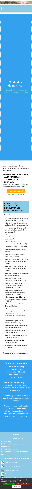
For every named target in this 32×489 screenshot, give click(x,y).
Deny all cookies (23, 484)
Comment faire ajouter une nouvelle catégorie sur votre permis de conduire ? (16, 237)
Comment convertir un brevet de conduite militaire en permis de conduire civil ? (15, 230)
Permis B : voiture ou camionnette (16, 247)
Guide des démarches (19, 93)
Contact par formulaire (16, 377)
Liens (16, 434)
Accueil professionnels (10, 166)
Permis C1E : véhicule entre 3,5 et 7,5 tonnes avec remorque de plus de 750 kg (16, 261)
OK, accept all (9, 484)
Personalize (16, 486)
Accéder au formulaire (16, 191)
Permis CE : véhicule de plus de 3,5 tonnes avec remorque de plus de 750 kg (15, 268)
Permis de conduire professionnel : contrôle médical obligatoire (15, 316)
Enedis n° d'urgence (9, 449)
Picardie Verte (9, 474)
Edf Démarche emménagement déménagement (13, 445)
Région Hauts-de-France (13, 466)
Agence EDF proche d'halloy (12, 439)
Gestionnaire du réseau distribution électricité (14, 453)
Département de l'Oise (11, 470)
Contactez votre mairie (16, 363)
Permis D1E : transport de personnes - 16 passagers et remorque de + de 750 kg (14, 285)
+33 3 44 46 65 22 (16, 374)
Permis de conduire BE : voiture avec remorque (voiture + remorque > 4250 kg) (16, 299)
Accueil (9, 90)
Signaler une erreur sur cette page (16, 353)
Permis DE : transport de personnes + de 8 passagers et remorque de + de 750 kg (15, 292)
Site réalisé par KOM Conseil (14, 478)
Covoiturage (6, 441)
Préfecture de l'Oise (11, 462)
